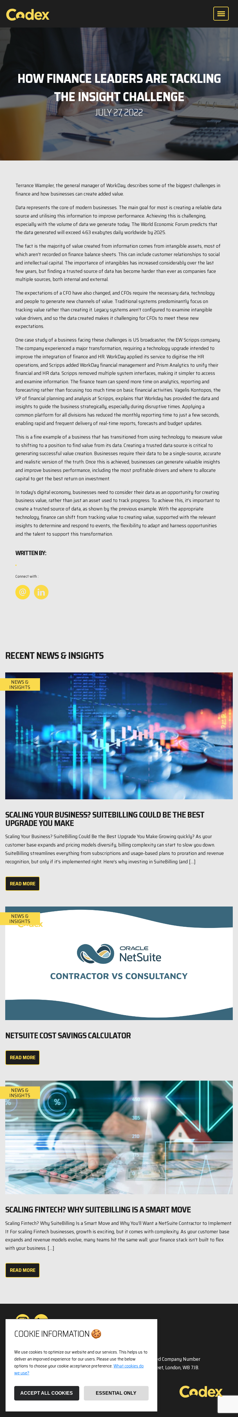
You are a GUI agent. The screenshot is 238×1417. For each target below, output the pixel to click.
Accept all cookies (46, 1393)
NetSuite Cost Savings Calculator (68, 1035)
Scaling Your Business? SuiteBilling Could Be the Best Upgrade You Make (104, 819)
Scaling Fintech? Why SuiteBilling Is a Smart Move (98, 1209)
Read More (22, 884)
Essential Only (116, 1393)
